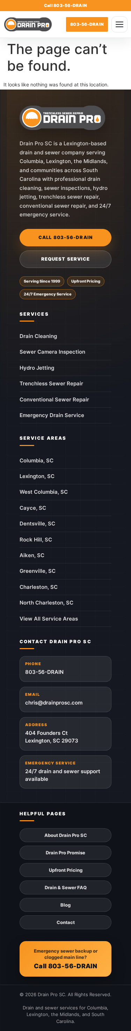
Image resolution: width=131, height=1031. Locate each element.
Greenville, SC (38, 571)
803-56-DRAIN (44, 668)
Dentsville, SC (37, 523)
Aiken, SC (32, 555)
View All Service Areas (49, 618)
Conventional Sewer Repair (54, 399)
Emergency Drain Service (52, 415)
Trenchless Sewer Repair (51, 383)
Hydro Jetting (37, 367)
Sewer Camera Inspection (52, 351)
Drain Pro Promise (65, 852)
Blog (65, 905)
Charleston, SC (39, 587)
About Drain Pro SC (65, 835)
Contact (66, 922)
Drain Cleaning (38, 336)
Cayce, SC (33, 508)
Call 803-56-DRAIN (65, 237)
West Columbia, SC (44, 491)
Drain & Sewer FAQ (66, 887)
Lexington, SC (37, 476)
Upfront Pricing (65, 870)
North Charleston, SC (46, 602)
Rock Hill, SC (36, 539)
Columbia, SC (36, 460)
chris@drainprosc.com (53, 699)
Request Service (65, 259)
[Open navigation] (119, 24)
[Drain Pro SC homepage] (62, 118)
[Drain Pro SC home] (28, 24)
